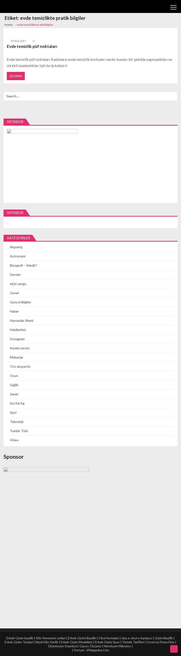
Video (14, 440)
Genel (14, 293)
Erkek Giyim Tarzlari (19, 642)
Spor (13, 412)
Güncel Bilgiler (20, 302)
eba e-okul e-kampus (137, 638)
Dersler (15, 274)
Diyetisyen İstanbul (62, 646)
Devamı (15, 76)
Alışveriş (16, 247)
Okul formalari (109, 638)
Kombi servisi (19, 348)
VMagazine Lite (97, 650)
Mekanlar (16, 357)
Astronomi (17, 256)
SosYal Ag (17, 403)
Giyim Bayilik (164, 638)
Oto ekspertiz (20, 366)
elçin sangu (18, 284)
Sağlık (14, 385)
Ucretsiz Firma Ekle (160, 642)
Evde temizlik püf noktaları (32, 46)
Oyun (14, 376)
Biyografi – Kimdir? (23, 265)
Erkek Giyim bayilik (19, 638)
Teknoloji (16, 422)
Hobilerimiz (18, 330)
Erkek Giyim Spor (107, 642)
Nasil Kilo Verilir (47, 642)
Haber (14, 311)
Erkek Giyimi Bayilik (82, 638)
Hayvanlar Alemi (21, 320)
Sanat (14, 394)
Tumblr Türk (19, 431)
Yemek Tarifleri (133, 642)
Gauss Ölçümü (90, 646)
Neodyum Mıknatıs (117, 646)
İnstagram (17, 339)
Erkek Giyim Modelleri (76, 642)
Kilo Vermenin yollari (51, 638)
